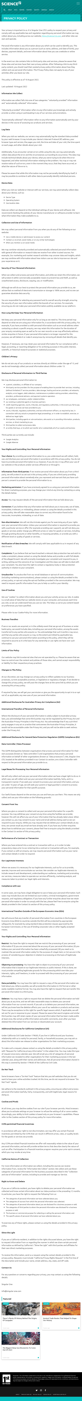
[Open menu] (78, 3)
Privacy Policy (37, 1394)
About (18, 1394)
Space (10, 10)
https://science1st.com (51, 36)
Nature (21, 10)
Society (36, 10)
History (29, 10)
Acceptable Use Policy (59, 1394)
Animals (44, 10)
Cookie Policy (47, 1394)
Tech (15, 10)
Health (51, 10)
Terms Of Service (26, 1394)
